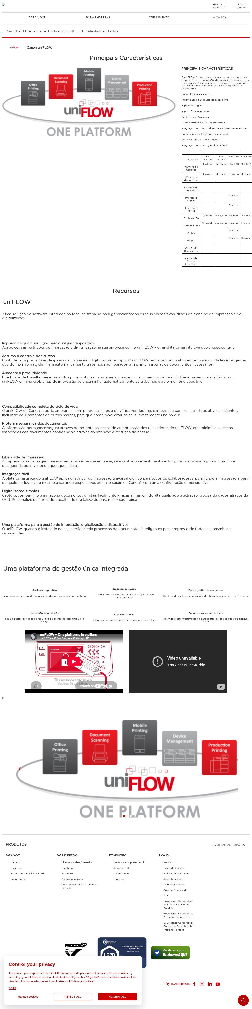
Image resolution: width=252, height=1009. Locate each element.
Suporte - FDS (121, 868)
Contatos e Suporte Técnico (130, 862)
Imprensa (118, 879)
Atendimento (158, 17)
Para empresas (98, 17)
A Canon (220, 17)
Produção (67, 874)
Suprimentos (18, 879)
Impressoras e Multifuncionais (28, 874)
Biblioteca (16, 868)
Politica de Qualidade (175, 874)
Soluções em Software (66, 31)
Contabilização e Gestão (101, 31)
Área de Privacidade (175, 890)
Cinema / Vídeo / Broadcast (78, 862)
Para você (37, 17)
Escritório (67, 868)
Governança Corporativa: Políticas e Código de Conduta (178, 904)
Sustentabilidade (173, 879)
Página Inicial (15, 31)
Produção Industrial (72, 879)
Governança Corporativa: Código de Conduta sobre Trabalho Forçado (178, 926)
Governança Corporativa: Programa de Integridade (178, 915)
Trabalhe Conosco (174, 885)
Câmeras (16, 862)
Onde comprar (122, 874)
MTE (166, 896)
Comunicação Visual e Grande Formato (78, 886)
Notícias (168, 862)
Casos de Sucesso (174, 868)
